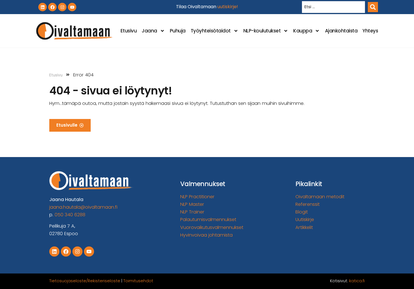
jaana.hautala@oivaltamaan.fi (83, 207)
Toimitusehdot (138, 281)
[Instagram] (62, 7)
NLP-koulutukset (262, 30)
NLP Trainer (192, 212)
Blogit (301, 212)
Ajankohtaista (341, 30)
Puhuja (178, 30)
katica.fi (357, 281)
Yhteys (370, 30)
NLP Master (192, 204)
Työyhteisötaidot (211, 30)
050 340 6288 (70, 214)
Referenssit (307, 204)
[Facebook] (52, 7)
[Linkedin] (42, 7)
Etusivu (129, 30)
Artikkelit (304, 227)
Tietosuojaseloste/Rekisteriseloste (84, 281)
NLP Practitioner (197, 196)
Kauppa (302, 30)
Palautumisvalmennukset (208, 219)
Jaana (149, 30)
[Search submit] (373, 7)
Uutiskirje (304, 219)
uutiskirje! (227, 6)
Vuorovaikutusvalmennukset (211, 227)
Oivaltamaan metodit (319, 196)
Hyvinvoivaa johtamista (206, 235)
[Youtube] (72, 7)
